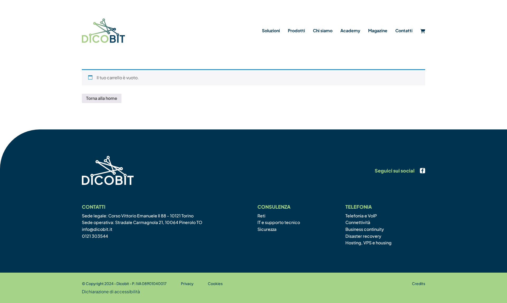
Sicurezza (266, 229)
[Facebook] (422, 170)
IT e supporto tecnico (278, 222)
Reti (261, 215)
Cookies (215, 283)
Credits (418, 283)
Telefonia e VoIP (361, 215)
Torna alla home (101, 98)
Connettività (357, 222)
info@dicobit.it (97, 229)
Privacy (187, 283)
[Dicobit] (103, 30)
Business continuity (364, 229)
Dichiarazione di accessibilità (111, 291)
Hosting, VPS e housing (368, 242)
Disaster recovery (363, 236)
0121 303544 (95, 236)
